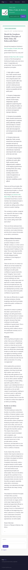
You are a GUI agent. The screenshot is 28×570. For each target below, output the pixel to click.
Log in (4, 550)
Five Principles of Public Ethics (12, 48)
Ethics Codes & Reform (10, 28)
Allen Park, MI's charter (16, 57)
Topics (11, 2)
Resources (17, 2)
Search (23, 16)
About (23, 2)
